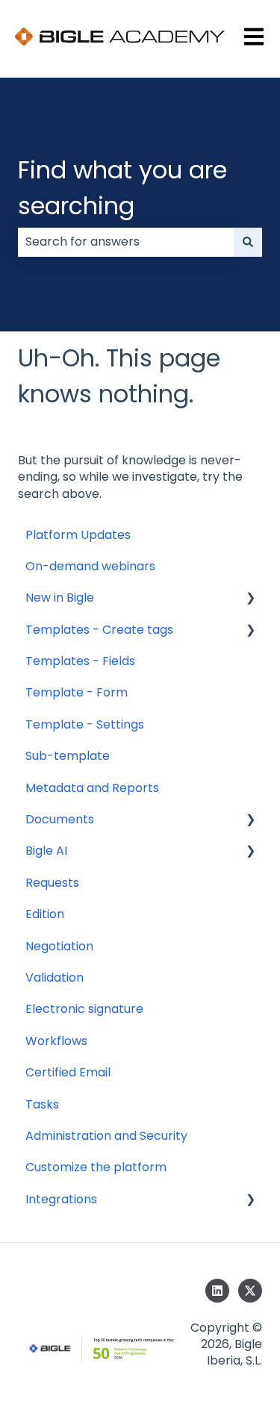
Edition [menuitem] (44, 914)
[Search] (248, 242)
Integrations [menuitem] (61, 1199)
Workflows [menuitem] (56, 1041)
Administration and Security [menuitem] (106, 1135)
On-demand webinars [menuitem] (90, 566)
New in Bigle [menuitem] (59, 597)
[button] (250, 599)
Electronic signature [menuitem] (84, 1008)
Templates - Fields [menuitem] (80, 661)
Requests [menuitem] (52, 882)
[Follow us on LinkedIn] (217, 1291)
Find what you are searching (122, 187)
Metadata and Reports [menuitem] (92, 787)
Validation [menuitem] (54, 977)
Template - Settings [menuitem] (84, 724)
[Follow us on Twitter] (250, 1291)
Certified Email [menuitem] (68, 1072)
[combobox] (126, 242)
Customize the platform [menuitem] (96, 1167)
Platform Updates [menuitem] (78, 534)
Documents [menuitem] (59, 819)
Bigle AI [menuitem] (46, 850)
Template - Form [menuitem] (76, 692)
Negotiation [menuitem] (59, 946)
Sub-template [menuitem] (67, 755)
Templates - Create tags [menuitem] (99, 629)
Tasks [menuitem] (42, 1104)
